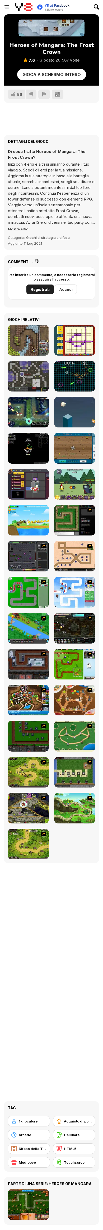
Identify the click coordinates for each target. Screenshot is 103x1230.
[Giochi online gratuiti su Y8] (23, 7)
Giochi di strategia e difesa (48, 237)
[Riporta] (44, 94)
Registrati (40, 289)
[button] (18, 229)
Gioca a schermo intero (51, 74)
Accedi (66, 289)
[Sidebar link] (7, 7)
